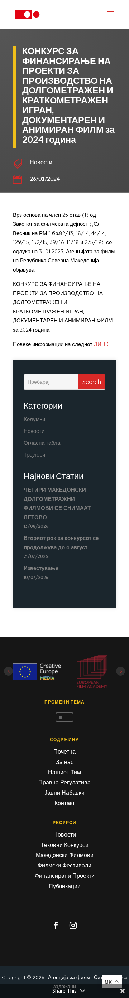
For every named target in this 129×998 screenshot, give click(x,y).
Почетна (64, 751)
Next (120, 671)
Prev (8, 671)
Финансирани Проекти (65, 875)
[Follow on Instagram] (73, 925)
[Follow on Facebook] (56, 925)
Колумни (34, 419)
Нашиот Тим (64, 772)
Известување (41, 568)
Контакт (64, 803)
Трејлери (34, 454)
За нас (64, 761)
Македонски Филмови (65, 854)
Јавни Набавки (64, 792)
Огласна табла (42, 442)
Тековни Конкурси (65, 844)
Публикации (65, 886)
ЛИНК (101, 344)
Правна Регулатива (64, 782)
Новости (41, 162)
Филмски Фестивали (64, 865)
